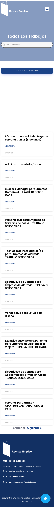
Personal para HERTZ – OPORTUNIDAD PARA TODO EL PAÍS (24, 406)
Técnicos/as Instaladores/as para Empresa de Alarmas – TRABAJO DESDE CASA (24, 254)
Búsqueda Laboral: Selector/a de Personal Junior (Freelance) (26, 138)
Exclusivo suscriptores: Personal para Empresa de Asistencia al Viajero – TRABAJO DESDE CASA (26, 344)
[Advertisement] (27, 103)
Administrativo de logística (23, 164)
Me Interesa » (10, 146)
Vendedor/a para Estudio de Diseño (23, 314)
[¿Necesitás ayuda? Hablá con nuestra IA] (45, 498)
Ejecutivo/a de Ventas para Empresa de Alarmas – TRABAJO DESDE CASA (26, 285)
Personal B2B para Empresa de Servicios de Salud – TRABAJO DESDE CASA (25, 223)
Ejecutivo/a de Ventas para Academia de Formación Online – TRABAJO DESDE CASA (27, 375)
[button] (47, 9)
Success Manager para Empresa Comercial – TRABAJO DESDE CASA (26, 192)
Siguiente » (34, 428)
